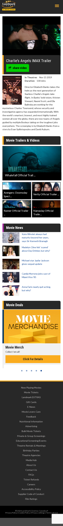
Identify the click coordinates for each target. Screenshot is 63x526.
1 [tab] (21, 370)
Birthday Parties (31, 450)
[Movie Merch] (31, 326)
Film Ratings (31, 498)
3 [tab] (31, 370)
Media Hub (31, 460)
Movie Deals (14, 305)
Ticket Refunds (31, 479)
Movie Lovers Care (31, 411)
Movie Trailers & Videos (23, 140)
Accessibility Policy (31, 489)
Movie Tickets (31, 392)
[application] (31, 36)
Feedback (31, 416)
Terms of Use (52, 512)
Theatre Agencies (31, 455)
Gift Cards (31, 402)
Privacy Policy (11, 512)
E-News (31, 406)
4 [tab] (36, 370)
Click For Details (31, 359)
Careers (31, 484)
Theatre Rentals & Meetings (31, 445)
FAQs (31, 474)
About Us (31, 465)
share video (20, 68)
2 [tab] (26, 370)
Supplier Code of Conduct (31, 494)
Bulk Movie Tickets (31, 431)
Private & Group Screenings (31, 436)
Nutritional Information (31, 421)
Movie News (14, 228)
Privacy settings (38, 512)
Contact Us (31, 469)
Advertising (31, 426)
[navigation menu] (57, 6)
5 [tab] (41, 370)
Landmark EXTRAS (31, 397)
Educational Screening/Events (31, 440)
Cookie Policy (24, 512)
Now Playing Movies (31, 387)
